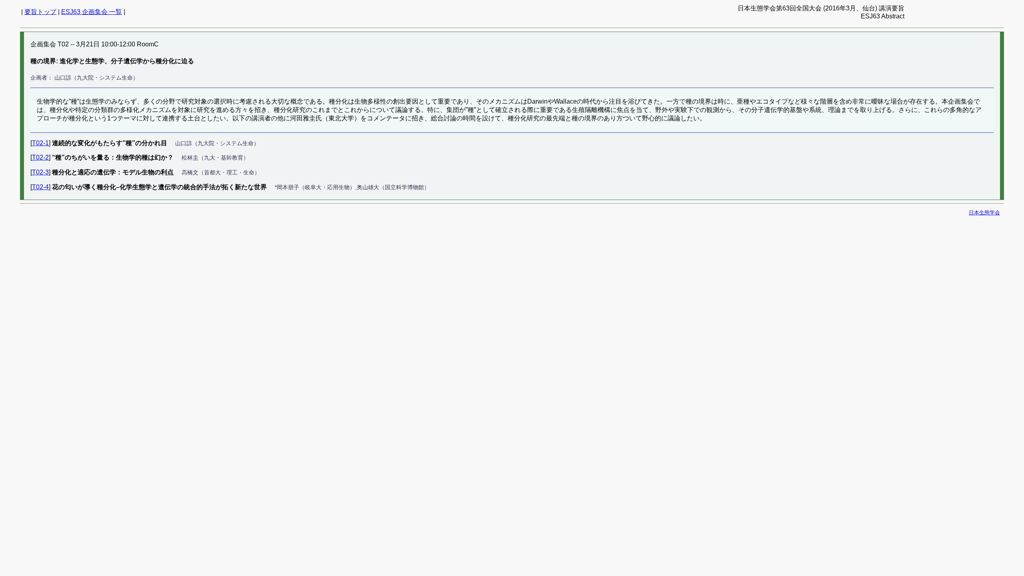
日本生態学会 (984, 213)
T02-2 (40, 157)
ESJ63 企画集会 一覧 (91, 11)
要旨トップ (40, 11)
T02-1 (40, 143)
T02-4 (40, 187)
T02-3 (40, 172)
